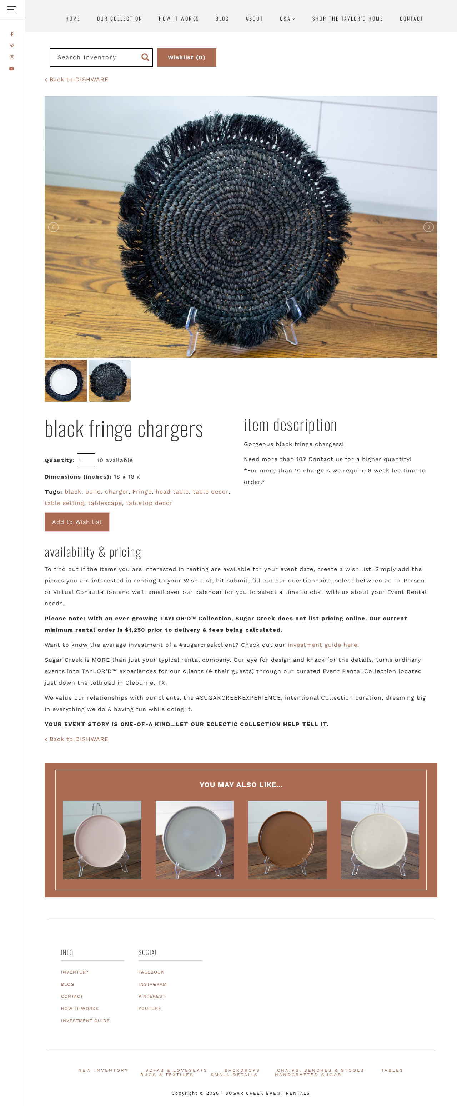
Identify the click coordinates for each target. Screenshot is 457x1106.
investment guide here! (323, 644)
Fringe (142, 491)
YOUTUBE (150, 1008)
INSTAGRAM (153, 984)
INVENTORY (75, 972)
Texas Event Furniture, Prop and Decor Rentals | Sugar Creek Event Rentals (407, 69)
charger (117, 491)
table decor (210, 491)
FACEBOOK (151, 972)
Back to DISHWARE (78, 79)
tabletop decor (149, 503)
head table (172, 491)
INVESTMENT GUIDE (85, 1020)
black (73, 491)
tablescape (105, 503)
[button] (12, 10)
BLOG (67, 984)
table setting (64, 503)
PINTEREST (152, 996)
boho (93, 491)
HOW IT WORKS (80, 1008)
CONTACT (72, 996)
